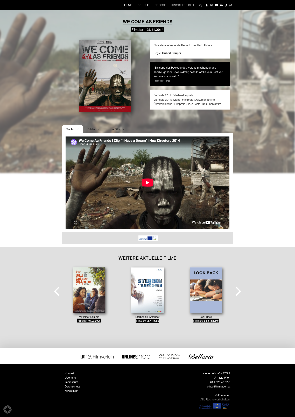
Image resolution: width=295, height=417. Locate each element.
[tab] (72, 129)
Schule (143, 5)
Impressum (71, 382)
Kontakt (69, 373)
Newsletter (71, 391)
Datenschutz (72, 386)
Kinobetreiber (182, 5)
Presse (160, 5)
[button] (7, 409)
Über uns (70, 377)
